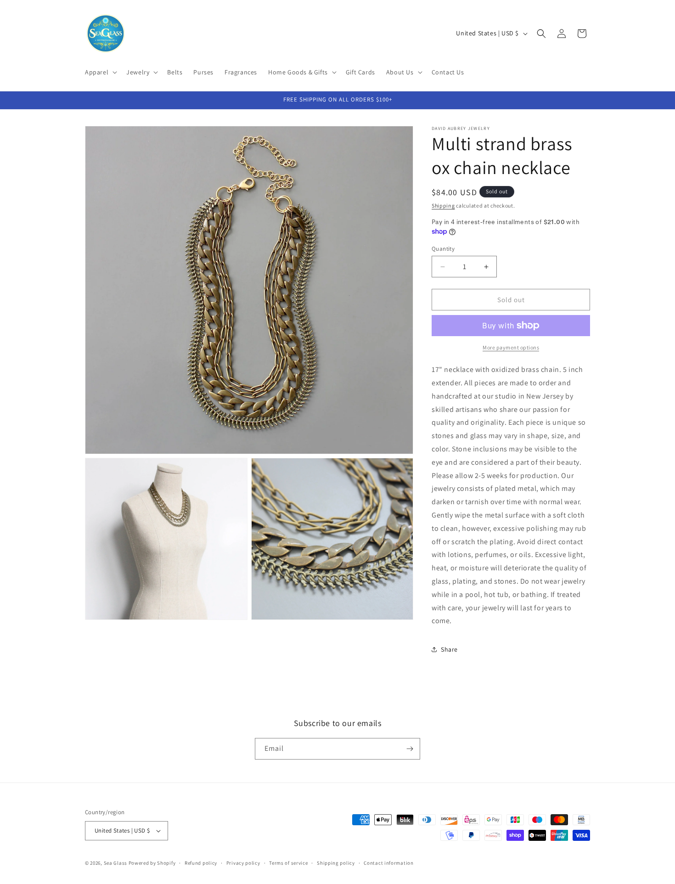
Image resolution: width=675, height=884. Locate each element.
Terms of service (288, 863)
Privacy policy (243, 863)
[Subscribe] (409, 749)
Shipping (443, 205)
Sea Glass (115, 863)
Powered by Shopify (152, 863)
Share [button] (449, 649)
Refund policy (201, 863)
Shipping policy (336, 863)
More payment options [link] (511, 347)
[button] (100, 72)
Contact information (388, 863)
